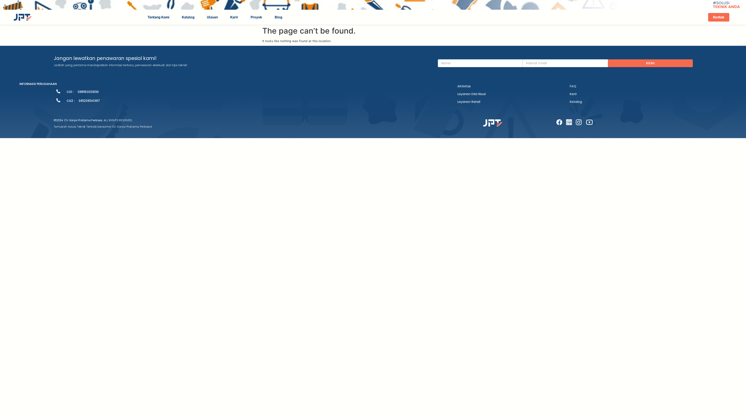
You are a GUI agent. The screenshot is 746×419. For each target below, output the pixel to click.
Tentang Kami (158, 17)
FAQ (573, 86)
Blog (278, 17)
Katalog (188, 17)
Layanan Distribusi (471, 94)
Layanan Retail (468, 102)
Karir (234, 17)
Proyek (256, 17)
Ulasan (212, 17)
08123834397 (89, 101)
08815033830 (88, 92)
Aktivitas (464, 86)
